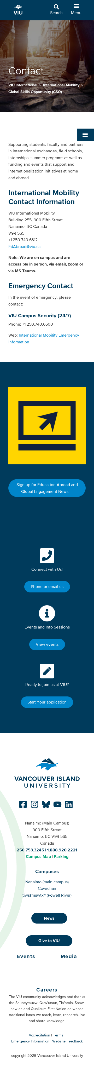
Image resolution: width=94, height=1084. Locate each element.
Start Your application (47, 702)
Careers (47, 990)
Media (69, 956)
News (49, 918)
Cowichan (47, 888)
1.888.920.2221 (62, 849)
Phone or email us (47, 586)
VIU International (23, 85)
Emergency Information (30, 1041)
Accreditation (39, 1035)
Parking (61, 856)
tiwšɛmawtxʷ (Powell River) (47, 895)
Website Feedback (67, 1041)
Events (26, 956)
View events (47, 644)
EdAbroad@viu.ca (24, 246)
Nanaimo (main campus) (47, 881)
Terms (58, 1035)
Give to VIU (49, 940)
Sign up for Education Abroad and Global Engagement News (47, 488)
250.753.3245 (30, 849)
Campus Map (38, 856)
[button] (85, 135)
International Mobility (61, 85)
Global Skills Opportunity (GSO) (35, 92)
